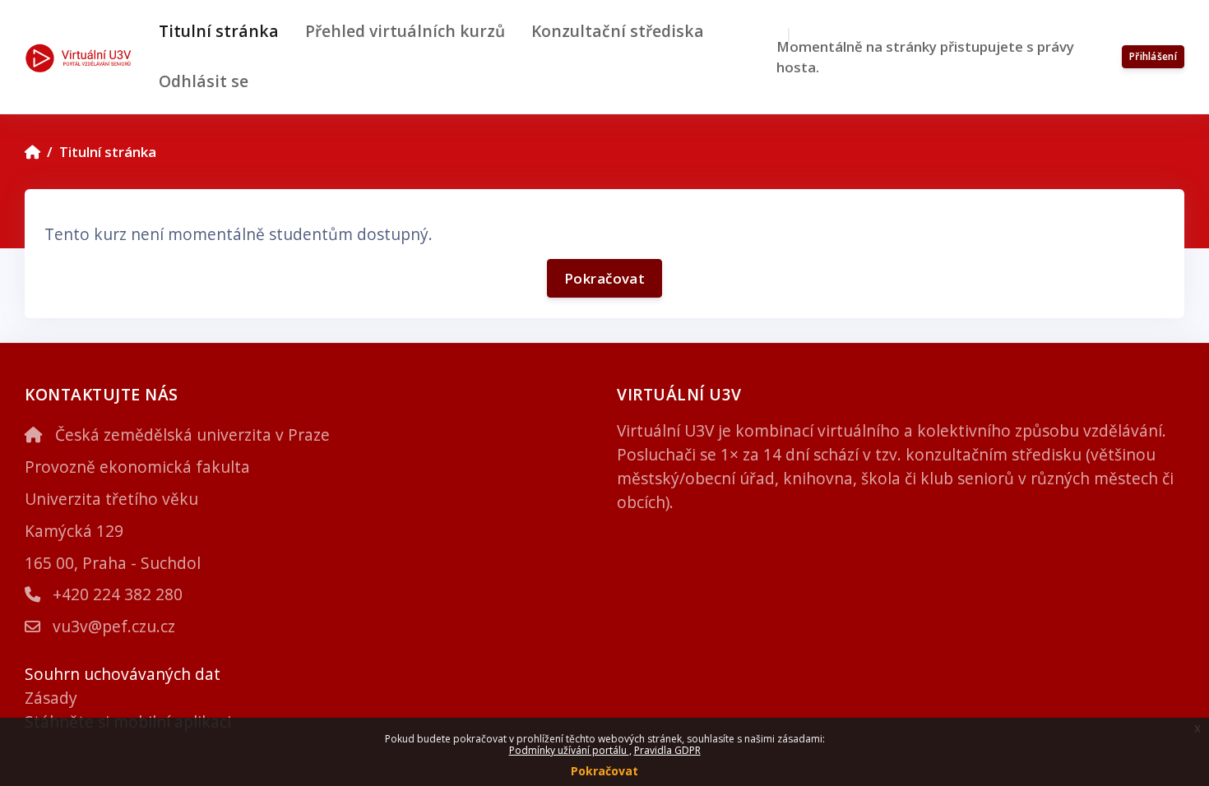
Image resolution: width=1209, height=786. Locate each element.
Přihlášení (1153, 56)
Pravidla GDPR (667, 750)
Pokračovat (604, 771)
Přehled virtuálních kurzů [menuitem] (405, 31)
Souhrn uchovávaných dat (122, 674)
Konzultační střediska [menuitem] (617, 31)
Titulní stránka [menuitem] (219, 31)
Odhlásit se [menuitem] (203, 81)
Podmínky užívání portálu (569, 750)
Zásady (51, 698)
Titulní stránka (107, 151)
